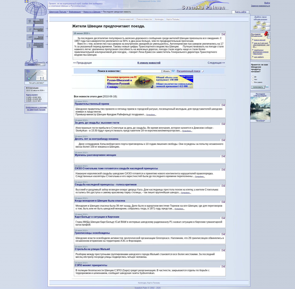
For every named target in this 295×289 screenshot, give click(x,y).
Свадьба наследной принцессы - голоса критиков (106, 184)
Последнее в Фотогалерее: (260, 95)
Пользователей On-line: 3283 (149, 1)
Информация (75, 12)
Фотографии (38, 29)
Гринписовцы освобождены (92, 233)
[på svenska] (27, 1)
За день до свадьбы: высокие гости (97, 122)
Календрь (159, 19)
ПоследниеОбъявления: (257, 35)
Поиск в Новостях (144, 19)
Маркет (40, 30)
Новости (40, 46)
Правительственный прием (92, 104)
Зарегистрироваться (260, 6)
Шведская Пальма (57, 12)
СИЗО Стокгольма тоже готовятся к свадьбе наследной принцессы (116, 168)
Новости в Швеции (91, 12)
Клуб (41, 19)
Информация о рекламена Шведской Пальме (36, 108)
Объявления (38, 38)
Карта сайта (240, 12)
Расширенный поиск (188, 71)
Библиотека (38, 43)
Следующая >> (216, 62)
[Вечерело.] (260, 118)
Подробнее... (151, 115)
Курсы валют (31, 95)
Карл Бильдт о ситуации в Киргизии (97, 217)
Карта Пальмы (173, 19)
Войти (267, 3)
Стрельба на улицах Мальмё (92, 249)
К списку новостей (149, 62)
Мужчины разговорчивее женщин (95, 155)
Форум (40, 37)
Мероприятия (38, 21)
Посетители (38, 23)
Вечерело (260, 120)
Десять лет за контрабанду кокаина (96, 139)
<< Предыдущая (82, 62)
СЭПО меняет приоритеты (91, 265)
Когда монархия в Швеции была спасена (100, 200)
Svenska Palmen (34, 64)
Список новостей (126, 19)
